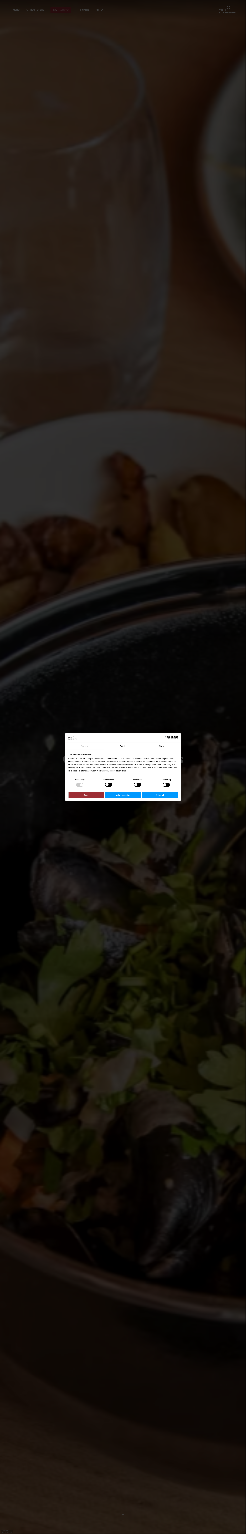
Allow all (160, 795)
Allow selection (123, 795)
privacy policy (108, 771)
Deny (86, 795)
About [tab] (161, 746)
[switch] (108, 785)
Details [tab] (123, 746)
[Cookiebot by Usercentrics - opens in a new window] (166, 738)
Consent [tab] (84, 746)
